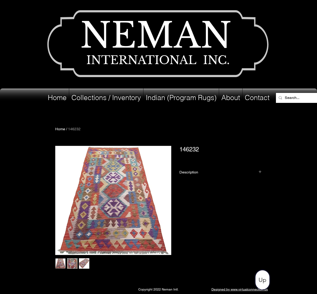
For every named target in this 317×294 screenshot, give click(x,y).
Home (60, 129)
